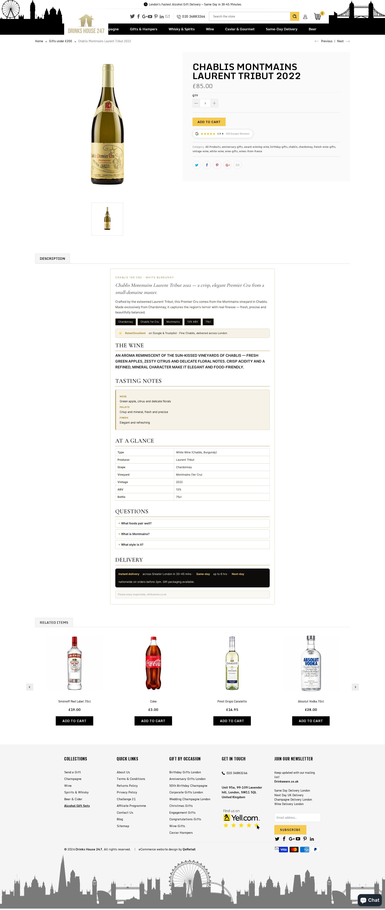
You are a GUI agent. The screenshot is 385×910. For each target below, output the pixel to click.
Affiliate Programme (131, 805)
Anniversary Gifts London (187, 778)
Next (340, 41)
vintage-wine (200, 151)
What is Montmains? (135, 534)
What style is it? (132, 544)
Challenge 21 (126, 799)
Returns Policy (127, 785)
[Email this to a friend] (237, 165)
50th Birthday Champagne (188, 785)
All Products (213, 147)
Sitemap (123, 825)
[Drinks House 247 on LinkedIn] (162, 16)
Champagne (72, 778)
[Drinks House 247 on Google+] (144, 16)
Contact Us (125, 812)
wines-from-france (250, 151)
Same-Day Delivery (281, 29)
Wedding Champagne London (189, 799)
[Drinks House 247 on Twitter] (132, 16)
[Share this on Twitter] (196, 165)
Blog (120, 819)
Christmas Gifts (181, 805)
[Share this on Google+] (227, 165)
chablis (293, 147)
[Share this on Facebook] (207, 165)
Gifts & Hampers (143, 29)
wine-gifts (231, 151)
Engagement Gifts (182, 812)
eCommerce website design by (160, 849)
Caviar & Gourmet (240, 29)
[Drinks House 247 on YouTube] (150, 16)
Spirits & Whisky (76, 792)
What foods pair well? (136, 523)
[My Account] (306, 13)
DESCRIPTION (52, 258)
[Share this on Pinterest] (217, 165)
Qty (195, 95)
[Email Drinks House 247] (167, 16)
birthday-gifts (279, 147)
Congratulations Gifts (185, 819)
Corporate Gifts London (186, 792)
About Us (123, 772)
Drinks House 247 (89, 849)
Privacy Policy (127, 792)
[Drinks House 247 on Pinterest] (156, 16)
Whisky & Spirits (182, 29)
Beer (312, 29)
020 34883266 (193, 16)
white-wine (217, 151)
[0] (317, 16)
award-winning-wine (256, 147)
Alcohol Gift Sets (77, 805)
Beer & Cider (73, 799)
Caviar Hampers (181, 832)
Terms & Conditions (131, 778)
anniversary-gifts (232, 147)
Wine (210, 29)
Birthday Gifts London (185, 772)
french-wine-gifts (324, 147)
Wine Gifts (177, 825)
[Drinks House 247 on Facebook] (138, 16)
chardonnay (306, 147)
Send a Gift (72, 772)
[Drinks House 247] (86, 23)
